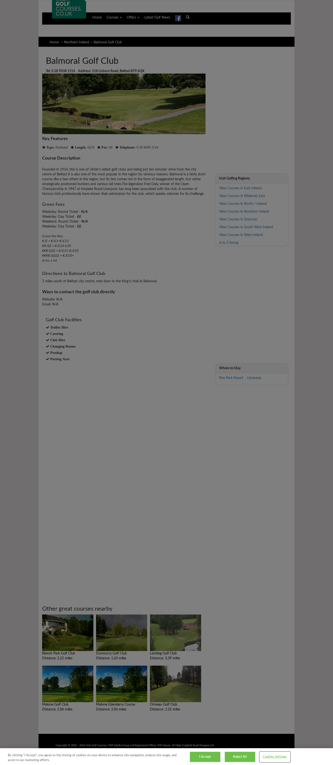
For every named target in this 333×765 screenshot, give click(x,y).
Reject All (239, 756)
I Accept (205, 756)
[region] (166, 756)
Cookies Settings (275, 756)
